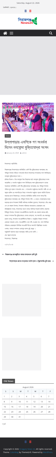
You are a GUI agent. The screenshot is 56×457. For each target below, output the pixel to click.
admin (24, 153)
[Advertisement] (28, 66)
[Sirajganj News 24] (5, 33)
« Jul (4, 424)
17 (20, 406)
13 (42, 401)
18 (27, 406)
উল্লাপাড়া (8, 136)
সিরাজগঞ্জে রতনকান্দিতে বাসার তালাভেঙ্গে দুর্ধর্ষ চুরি (21, 254)
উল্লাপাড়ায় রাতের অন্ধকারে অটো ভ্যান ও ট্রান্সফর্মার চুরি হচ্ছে (30, 261)
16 (12, 406)
